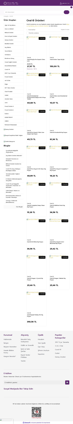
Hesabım (41, 339)
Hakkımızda (7, 339)
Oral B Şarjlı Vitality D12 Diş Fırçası (35, 315)
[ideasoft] (26, 423)
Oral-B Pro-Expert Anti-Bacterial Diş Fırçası (57, 242)
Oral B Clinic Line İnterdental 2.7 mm (58, 96)
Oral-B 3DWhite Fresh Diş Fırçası (57, 206)
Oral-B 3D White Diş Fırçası (35, 242)
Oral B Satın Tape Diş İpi (57, 59)
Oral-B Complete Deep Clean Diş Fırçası (36, 206)
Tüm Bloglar (19, 207)
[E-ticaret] (36, 423)
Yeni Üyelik (42, 343)
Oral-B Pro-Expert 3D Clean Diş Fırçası (36, 169)
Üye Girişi (41, 347)
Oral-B (11, 16)
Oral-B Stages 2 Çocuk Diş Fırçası (35, 279)
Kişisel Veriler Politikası (25, 356)
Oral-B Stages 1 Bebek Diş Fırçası (57, 279)
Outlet (57, 353)
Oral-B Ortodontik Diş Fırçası (58, 132)
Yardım (23, 361)
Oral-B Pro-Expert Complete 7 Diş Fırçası (59, 169)
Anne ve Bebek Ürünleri (41, 26)
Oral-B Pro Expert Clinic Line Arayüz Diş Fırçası (35, 133)
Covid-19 (58, 349)
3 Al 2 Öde (59, 346)
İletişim (6, 343)
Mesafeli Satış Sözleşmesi (26, 340)
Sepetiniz (41, 354)
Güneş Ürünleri (60, 357)
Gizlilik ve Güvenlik (27, 345)
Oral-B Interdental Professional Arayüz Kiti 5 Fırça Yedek (36, 97)
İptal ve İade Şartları (25, 350)
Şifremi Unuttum (43, 350)
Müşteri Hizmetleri (10, 347)
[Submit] (67, 382)
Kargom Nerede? (10, 356)
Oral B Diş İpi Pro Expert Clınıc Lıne (36, 60)
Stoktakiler (31, 30)
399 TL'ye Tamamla (62, 342)
